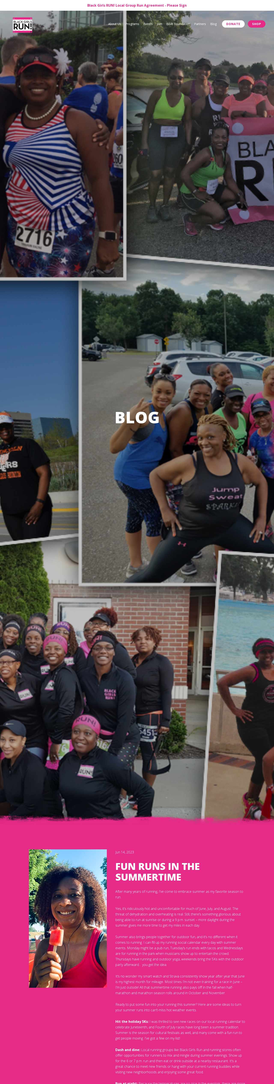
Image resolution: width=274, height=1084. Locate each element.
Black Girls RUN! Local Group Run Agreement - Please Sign (137, 5)
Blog (213, 24)
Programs (132, 24)
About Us (114, 24)
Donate (233, 24)
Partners (200, 24)
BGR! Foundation (178, 24)
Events (148, 24)
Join (159, 24)
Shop (256, 24)
